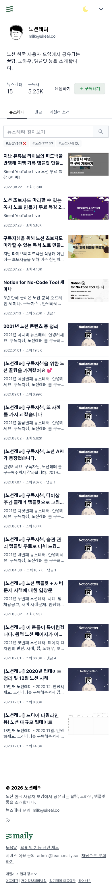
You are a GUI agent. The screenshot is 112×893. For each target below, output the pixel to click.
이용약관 (12, 881)
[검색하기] (101, 132)
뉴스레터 (17, 112)
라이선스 (84, 881)
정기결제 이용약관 (62, 881)
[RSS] (8, 820)
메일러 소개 (59, 112)
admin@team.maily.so (57, 855)
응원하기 (63, 88)
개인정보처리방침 (34, 881)
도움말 (11, 847)
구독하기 (92, 88)
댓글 (38, 112)
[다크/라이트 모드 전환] (85, 9)
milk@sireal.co (46, 810)
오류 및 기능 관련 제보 (39, 847)
